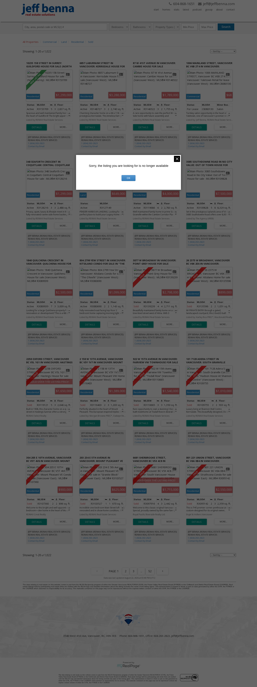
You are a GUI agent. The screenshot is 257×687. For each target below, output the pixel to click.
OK (128, 178)
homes (166, 9)
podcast (197, 9)
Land (64, 42)
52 (150, 571)
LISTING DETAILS (36, 127)
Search (226, 26)
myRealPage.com (128, 666)
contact (230, 9)
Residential (77, 42)
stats (176, 9)
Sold (90, 42)
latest (186, 9)
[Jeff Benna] (48, 18)
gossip (209, 9)
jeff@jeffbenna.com (182, 636)
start (156, 9)
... (141, 571)
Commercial (50, 42)
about (219, 9)
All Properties (30, 42)
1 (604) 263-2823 (36, 143)
